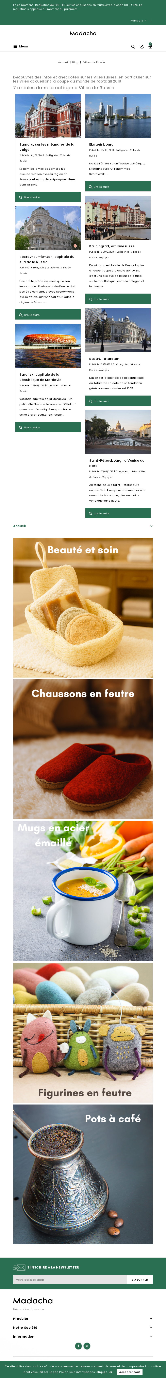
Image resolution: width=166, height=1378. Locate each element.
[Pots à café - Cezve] (83, 1174)
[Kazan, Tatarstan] (118, 330)
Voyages (104, 257)
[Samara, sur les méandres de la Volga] (48, 116)
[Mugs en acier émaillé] (83, 891)
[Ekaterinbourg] (118, 116)
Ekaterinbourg (101, 144)
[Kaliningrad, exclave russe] (118, 218)
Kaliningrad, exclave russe (111, 246)
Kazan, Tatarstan (104, 358)
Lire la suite (29, 197)
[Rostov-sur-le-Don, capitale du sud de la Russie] (48, 228)
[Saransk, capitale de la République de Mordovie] (48, 346)
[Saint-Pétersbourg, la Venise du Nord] (118, 432)
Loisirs (133, 471)
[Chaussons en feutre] (83, 749)
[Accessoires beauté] (83, 608)
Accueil (19, 526)
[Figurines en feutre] (83, 1033)
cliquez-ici (104, 1372)
